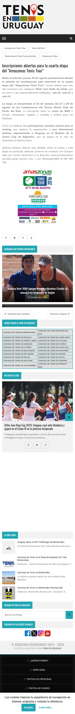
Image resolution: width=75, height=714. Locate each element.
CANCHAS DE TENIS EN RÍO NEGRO (18, 354)
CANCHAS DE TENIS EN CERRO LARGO (20, 341)
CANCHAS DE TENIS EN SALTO (51, 357)
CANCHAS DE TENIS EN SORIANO (52, 361)
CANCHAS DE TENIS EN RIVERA (52, 354)
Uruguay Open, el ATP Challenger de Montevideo (40, 542)
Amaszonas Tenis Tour (15, 48)
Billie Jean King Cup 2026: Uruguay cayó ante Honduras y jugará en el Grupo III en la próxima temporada (35, 427)
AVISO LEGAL (38, 670)
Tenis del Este (38, 48)
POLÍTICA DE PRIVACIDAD (38, 679)
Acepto (28, 707)
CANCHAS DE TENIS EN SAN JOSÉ (18, 361)
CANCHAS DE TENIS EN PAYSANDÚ (53, 351)
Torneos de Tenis (50, 56)
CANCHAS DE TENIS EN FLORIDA (17, 347)
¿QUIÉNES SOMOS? (39, 660)
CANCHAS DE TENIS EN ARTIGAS (17, 337)
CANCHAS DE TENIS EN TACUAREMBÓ (19, 365)
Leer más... (46, 707)
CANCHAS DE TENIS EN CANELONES (54, 337)
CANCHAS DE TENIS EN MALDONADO (19, 351)
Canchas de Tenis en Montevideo (33, 572)
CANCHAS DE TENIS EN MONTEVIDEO (19, 332)
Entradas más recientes (18, 314)
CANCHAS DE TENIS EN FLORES (52, 344)
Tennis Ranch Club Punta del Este (20, 56)
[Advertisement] (37, 492)
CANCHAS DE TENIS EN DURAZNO (17, 344)
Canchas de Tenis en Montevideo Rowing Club (40, 587)
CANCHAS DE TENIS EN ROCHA (16, 357)
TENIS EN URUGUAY (52, 648)
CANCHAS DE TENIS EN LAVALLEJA (53, 347)
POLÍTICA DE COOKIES (39, 688)
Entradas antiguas (59, 314)
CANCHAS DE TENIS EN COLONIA (52, 341)
